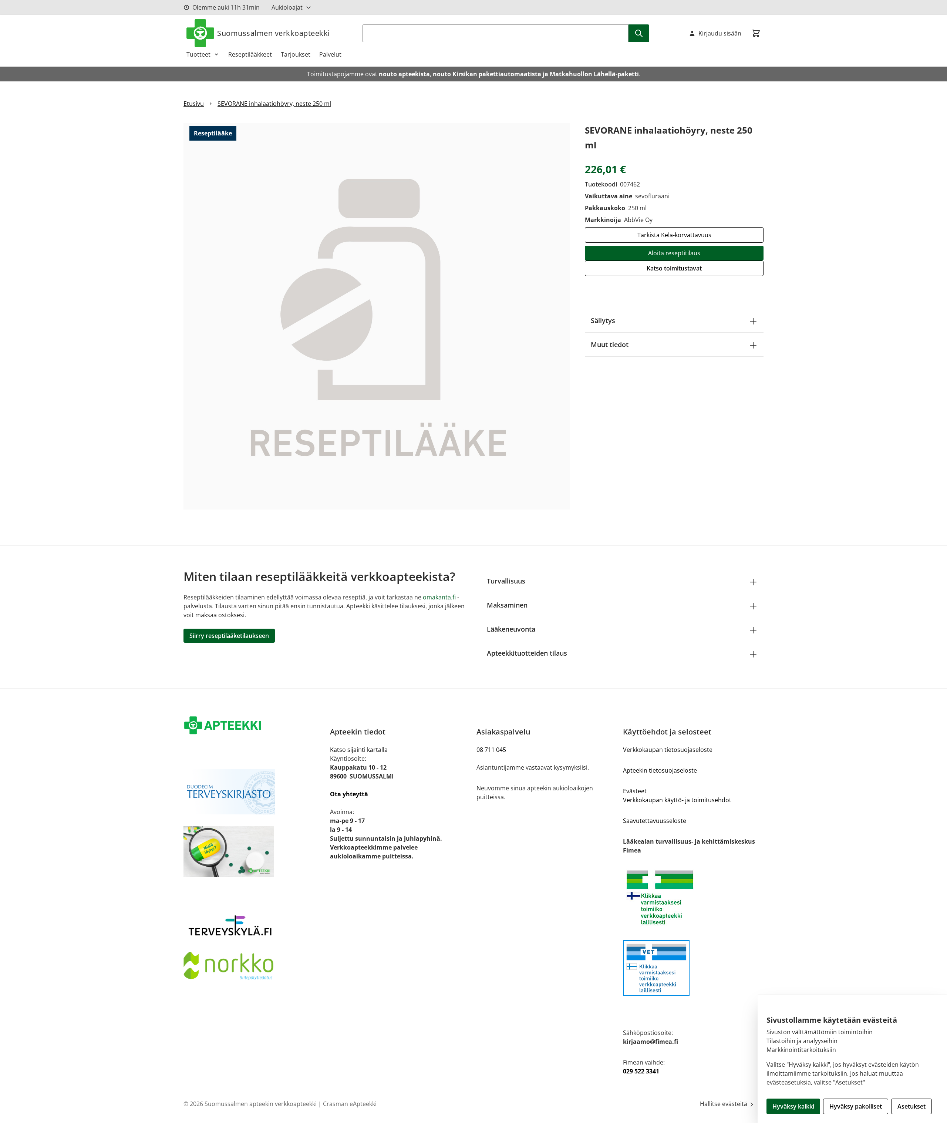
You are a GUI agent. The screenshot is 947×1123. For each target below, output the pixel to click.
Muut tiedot (609, 344)
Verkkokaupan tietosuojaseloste (667, 750)
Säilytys (603, 320)
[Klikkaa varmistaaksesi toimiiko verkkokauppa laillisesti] (693, 897)
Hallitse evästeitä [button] (724, 1104)
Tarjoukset (295, 54)
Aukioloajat (287, 7)
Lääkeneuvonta (511, 629)
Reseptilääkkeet (250, 54)
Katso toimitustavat (674, 268)
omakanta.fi (439, 597)
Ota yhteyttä (349, 794)
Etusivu (193, 104)
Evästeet (635, 791)
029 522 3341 (641, 1071)
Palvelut (330, 54)
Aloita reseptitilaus (674, 253)
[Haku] (638, 33)
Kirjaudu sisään (719, 33)
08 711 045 (491, 750)
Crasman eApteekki (350, 1104)
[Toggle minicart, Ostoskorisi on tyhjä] (756, 33)
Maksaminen (507, 605)
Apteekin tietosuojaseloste (660, 770)
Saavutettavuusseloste (654, 821)
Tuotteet (198, 54)
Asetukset (911, 1106)
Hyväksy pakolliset (855, 1106)
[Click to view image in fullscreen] (376, 316)
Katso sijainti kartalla (359, 750)
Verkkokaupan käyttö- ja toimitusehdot (677, 800)
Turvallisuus (506, 580)
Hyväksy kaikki (793, 1106)
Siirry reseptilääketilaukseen (229, 636)
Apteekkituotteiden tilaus (527, 653)
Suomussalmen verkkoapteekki (273, 33)
